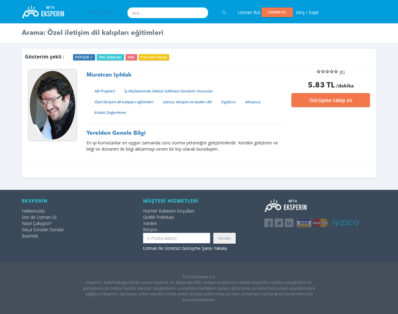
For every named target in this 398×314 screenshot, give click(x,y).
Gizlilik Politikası (158, 217)
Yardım (150, 223)
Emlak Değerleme (110, 112)
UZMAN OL (277, 12)
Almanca (252, 102)
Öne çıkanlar (110, 57)
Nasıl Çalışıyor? (37, 223)
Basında (30, 236)
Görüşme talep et (330, 100)
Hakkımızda (33, 211)
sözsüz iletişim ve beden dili (187, 102)
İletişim (150, 229)
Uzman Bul (249, 12)
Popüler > (84, 57)
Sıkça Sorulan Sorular (43, 229)
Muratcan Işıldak (109, 75)
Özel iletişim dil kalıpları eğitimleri (123, 102)
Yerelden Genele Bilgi (116, 133)
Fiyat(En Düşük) (154, 57)
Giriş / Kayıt (307, 12)
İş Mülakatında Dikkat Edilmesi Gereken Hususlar (168, 91)
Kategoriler (100, 12)
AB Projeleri (104, 91)
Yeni (131, 57)
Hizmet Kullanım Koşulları (168, 211)
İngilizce (228, 102)
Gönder (224, 238)
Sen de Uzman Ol (39, 217)
